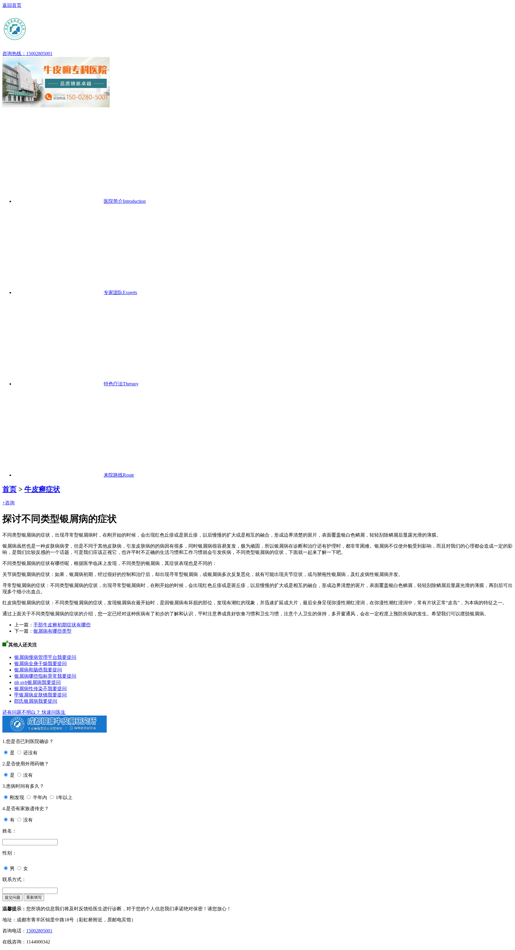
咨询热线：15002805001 (27, 53)
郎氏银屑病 (26, 701)
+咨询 (8, 502)
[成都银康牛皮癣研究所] (60, 38)
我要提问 (66, 657)
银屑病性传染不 (31, 688)
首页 (9, 489)
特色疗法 (121, 383)
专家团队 (120, 292)
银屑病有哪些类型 (52, 631)
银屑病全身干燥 (31, 663)
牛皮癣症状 (42, 489)
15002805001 (39, 930)
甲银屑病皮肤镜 (31, 694)
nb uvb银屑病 (28, 682)
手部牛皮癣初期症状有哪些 (62, 624)
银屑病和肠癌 (28, 669)
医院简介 (125, 201)
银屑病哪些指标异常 (35, 676)
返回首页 (11, 5)
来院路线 (119, 475)
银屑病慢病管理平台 (35, 657)
